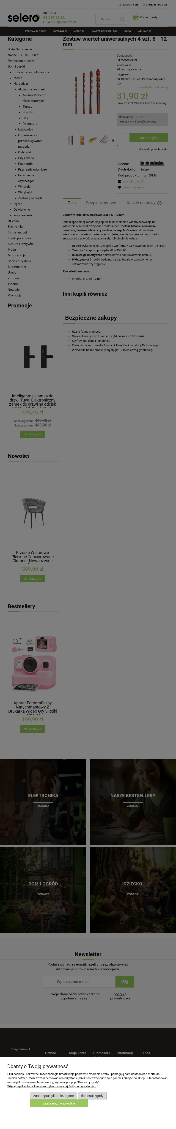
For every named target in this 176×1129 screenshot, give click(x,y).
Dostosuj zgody (92, 1096)
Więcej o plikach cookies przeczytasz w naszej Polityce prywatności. (51, 1086)
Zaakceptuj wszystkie (59, 1103)
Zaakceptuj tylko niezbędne (53, 1096)
